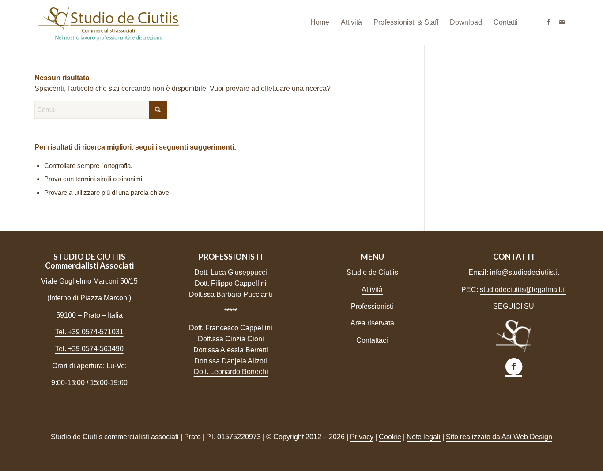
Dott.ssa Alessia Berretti (230, 350)
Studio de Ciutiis (372, 272)
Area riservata (372, 323)
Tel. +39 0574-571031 (89, 332)
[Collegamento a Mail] (562, 22)
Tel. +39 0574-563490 (89, 348)
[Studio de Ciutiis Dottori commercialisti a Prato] (108, 22)
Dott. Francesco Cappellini (230, 328)
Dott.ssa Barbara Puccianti (230, 294)
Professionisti (372, 306)
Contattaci (372, 340)
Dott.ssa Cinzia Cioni (231, 339)
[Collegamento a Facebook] (548, 22)
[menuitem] (320, 22)
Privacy (361, 437)
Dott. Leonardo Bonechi (231, 371)
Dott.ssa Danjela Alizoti (230, 361)
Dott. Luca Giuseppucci (230, 272)
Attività (372, 289)
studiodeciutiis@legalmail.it (523, 289)
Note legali (424, 437)
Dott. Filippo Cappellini (231, 283)
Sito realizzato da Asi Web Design (499, 437)
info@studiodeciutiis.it (524, 272)
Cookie (390, 437)
